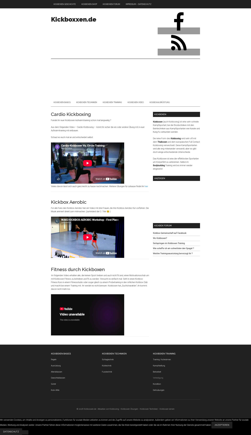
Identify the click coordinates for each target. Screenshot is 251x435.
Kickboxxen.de (73, 19)
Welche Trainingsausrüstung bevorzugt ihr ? (173, 253)
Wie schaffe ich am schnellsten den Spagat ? (173, 248)
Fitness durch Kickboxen (78, 269)
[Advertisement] (125, 78)
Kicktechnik (106, 366)
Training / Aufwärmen (162, 359)
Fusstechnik (107, 372)
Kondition (157, 384)
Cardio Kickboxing (71, 114)
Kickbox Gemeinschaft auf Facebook (169, 233)
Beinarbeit (157, 372)
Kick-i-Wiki (55, 390)
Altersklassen (56, 372)
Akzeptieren (222, 425)
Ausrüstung (56, 366)
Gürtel (53, 384)
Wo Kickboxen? (160, 238)
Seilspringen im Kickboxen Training (169, 243)
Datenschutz (11, 431)
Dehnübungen (158, 390)
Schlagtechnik (108, 359)
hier (146, 186)
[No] (25, 432)
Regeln (53, 359)
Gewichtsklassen (58, 378)
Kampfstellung (159, 366)
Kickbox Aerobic (69, 202)
